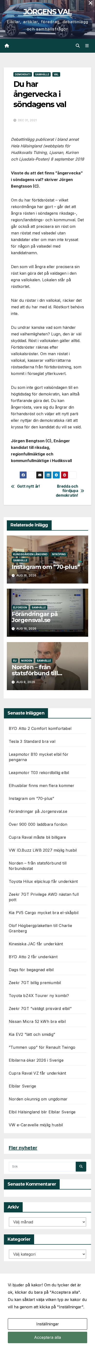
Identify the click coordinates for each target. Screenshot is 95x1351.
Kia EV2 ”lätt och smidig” (32, 1034)
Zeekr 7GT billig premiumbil (35, 982)
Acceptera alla (47, 1337)
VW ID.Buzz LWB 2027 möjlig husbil (43, 850)
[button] (78, 45)
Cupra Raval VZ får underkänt (37, 1073)
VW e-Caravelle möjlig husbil (36, 1124)
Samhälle (42, 74)
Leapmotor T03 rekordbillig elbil (39, 772)
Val (56, 74)
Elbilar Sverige (22, 1086)
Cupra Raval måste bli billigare (37, 837)
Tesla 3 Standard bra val (32, 741)
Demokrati (22, 74)
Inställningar (47, 1323)
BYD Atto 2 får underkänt (33, 956)
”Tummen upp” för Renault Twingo (42, 1047)
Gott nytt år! (28, 486)
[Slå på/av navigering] (87, 46)
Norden (26, 660)
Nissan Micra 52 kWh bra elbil (37, 1021)
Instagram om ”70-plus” (46, 566)
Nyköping (59, 554)
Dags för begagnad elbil (31, 969)
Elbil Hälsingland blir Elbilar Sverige (42, 1111)
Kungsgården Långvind (30, 554)
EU (15, 660)
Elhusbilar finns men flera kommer (42, 785)
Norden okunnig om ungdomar (38, 1099)
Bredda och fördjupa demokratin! (67, 491)
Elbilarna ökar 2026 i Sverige (36, 1060)
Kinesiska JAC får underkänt (36, 943)
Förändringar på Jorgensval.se (35, 617)
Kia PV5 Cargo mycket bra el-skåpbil (43, 912)
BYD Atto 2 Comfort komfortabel (40, 728)
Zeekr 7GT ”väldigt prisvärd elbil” (40, 1008)
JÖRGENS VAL (47, 11)
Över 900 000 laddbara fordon (38, 824)
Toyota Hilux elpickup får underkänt (43, 881)
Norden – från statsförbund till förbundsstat (35, 673)
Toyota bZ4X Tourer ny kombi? (39, 995)
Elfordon (20, 607)
